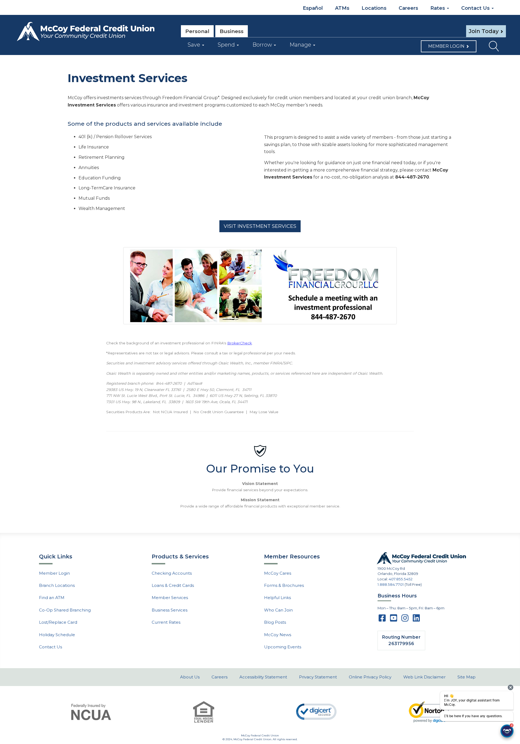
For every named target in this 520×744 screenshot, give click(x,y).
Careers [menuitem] (408, 8)
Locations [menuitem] (374, 8)
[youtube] (393, 619)
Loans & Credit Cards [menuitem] (173, 585)
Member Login (446, 46)
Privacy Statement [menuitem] (318, 677)
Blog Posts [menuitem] (275, 622)
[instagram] (405, 619)
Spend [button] (227, 44)
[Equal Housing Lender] (204, 712)
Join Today (484, 31)
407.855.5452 (400, 579)
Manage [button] (301, 44)
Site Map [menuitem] (466, 677)
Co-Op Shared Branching (65, 610)
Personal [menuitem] (197, 31)
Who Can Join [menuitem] (278, 610)
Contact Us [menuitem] (476, 8)
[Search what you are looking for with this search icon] (490, 47)
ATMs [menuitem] (342, 8)
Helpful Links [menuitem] (277, 597)
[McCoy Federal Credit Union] (93, 32)
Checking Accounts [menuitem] (172, 573)
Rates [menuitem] (438, 8)
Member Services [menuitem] (170, 597)
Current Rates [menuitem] (166, 622)
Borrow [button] (262, 44)
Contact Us (50, 646)
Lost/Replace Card (58, 622)
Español (312, 8)
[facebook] (382, 619)
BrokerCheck (239, 343)
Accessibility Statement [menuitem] (263, 677)
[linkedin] (416, 619)
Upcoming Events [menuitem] (282, 646)
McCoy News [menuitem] (277, 634)
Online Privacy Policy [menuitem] (370, 677)
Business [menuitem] (231, 31)
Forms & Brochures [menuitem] (284, 585)
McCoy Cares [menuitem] (277, 573)
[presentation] (511, 687)
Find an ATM (51, 597)
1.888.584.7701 (391, 584)
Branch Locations (57, 585)
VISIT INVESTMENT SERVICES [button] (260, 226)
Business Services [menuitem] (169, 610)
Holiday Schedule (57, 634)
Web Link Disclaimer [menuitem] (424, 677)
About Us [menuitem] (190, 677)
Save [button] (195, 44)
